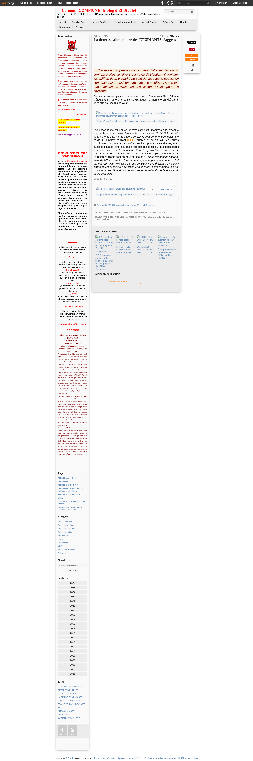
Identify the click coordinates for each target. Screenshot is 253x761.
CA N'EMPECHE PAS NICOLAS (71, 686)
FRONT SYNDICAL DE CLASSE (71, 704)
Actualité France (79, 22)
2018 (72, 619)
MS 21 (61, 707)
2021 (72, 605)
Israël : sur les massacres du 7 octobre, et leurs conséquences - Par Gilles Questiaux (131, 212)
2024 (72, 592)
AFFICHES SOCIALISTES (69, 494)
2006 (72, 674)
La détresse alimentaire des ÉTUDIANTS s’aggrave (136, 40)
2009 (72, 660)
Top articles (99, 758)
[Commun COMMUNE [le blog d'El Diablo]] (58, 10)
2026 (72, 583)
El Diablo (70, 758)
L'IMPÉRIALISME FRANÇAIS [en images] (71, 502)
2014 (72, 637)
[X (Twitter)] (167, 3)
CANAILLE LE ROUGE (67, 693)
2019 (72, 614)
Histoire (184, 22)
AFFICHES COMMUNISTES (70, 485)
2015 (72, 633)
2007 (72, 669)
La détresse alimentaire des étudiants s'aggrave (161, 188)
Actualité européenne (67, 549)
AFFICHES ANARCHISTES (69, 478)
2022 (72, 601)
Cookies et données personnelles (160, 758)
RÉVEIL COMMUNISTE (68, 690)
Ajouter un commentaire (117, 281)
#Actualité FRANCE (106, 205)
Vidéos (61, 546)
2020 (72, 610)
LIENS (60, 498)
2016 (72, 628)
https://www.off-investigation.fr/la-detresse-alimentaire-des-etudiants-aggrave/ (136, 194)
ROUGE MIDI (64, 715)
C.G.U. (139, 758)
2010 (72, 655)
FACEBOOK (62, 734)
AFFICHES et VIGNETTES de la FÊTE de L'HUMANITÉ (71, 489)
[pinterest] (172, 3)
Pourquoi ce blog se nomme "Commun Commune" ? (70, 508)
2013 (72, 642)
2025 (72, 587)
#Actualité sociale (145, 205)
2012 (72, 646)
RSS (72, 734)
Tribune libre (169, 22)
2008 (72, 664)
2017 (72, 624)
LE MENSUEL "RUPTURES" (69, 700)
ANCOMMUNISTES (66, 711)
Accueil (62, 22)
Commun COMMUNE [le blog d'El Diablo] (99, 10)
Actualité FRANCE (66, 521)
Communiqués (64, 542)
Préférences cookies (188, 758)
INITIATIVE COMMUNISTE (70, 697)
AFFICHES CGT (65, 481)
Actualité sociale (150, 22)
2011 (72, 651)
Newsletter (64, 27)
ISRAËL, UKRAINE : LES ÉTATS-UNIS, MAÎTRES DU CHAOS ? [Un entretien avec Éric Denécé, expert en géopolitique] (136, 218)
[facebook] (162, 3)
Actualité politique (100, 22)
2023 (72, 596)
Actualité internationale (126, 22)
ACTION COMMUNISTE (69, 718)
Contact (79, 27)
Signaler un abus (126, 758)
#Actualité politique (126, 205)
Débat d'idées (64, 553)
